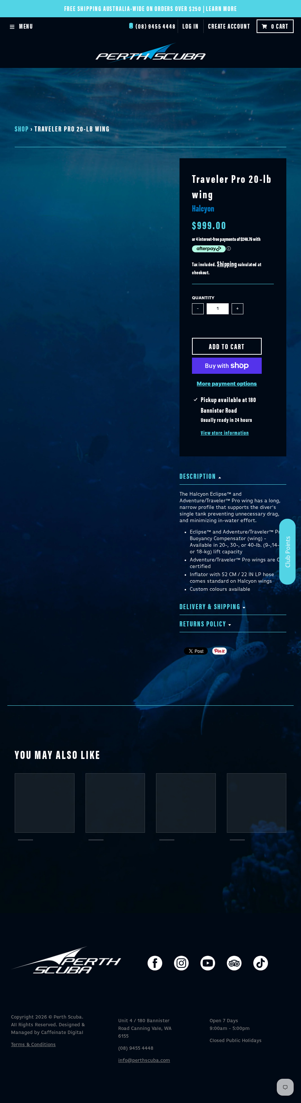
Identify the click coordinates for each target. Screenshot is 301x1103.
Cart (280, 25)
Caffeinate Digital (62, 1032)
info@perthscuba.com (144, 1060)
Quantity (203, 298)
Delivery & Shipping (209, 606)
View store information (225, 432)
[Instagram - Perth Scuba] (181, 963)
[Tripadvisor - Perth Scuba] (234, 963)
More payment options (227, 383)
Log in (190, 25)
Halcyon (203, 208)
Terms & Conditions (33, 1044)
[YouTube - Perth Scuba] (207, 963)
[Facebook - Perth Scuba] (155, 963)
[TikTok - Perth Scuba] (260, 963)
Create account (229, 25)
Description (197, 475)
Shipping (227, 263)
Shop (22, 128)
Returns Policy (202, 623)
